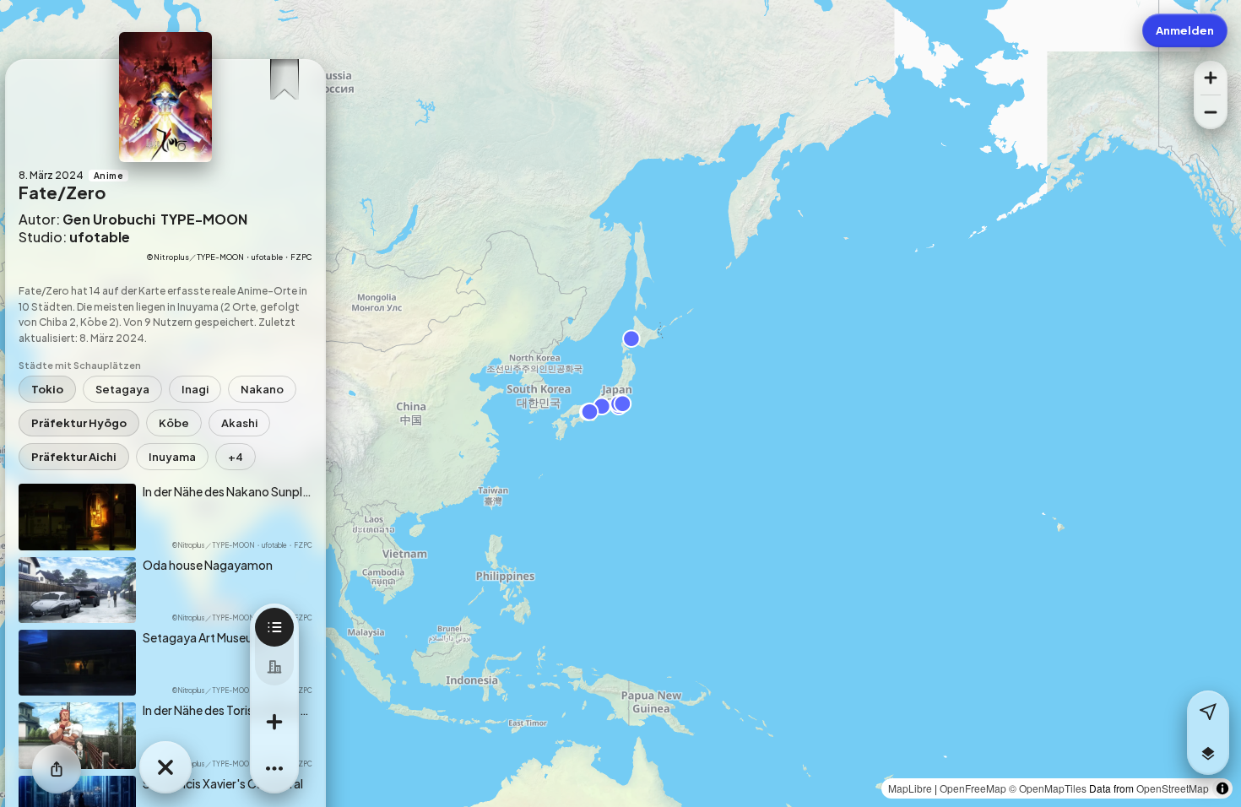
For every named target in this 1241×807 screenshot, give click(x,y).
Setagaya (122, 389)
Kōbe (174, 423)
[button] (1208, 754)
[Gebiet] (274, 666)
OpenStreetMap (1172, 788)
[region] (620, 403)
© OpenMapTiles (1048, 788)
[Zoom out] (1210, 112)
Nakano (262, 389)
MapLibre (910, 788)
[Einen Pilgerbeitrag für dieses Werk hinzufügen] (274, 722)
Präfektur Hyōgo (79, 423)
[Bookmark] (284, 75)
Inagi (195, 389)
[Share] (56, 769)
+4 (235, 456)
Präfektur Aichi (74, 456)
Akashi (239, 423)
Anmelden (1185, 30)
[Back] (165, 767)
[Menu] (274, 769)
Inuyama (172, 456)
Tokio (47, 389)
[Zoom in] (1210, 78)
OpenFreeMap (973, 788)
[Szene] (274, 627)
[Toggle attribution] (1222, 788)
